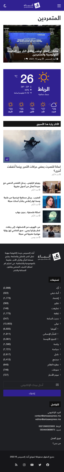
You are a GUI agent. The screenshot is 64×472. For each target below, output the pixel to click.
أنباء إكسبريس (50, 59)
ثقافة (56, 313)
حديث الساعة (53, 318)
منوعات (55, 369)
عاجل (56, 354)
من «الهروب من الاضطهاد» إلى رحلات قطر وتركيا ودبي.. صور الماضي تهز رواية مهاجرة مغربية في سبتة (22, 230)
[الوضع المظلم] (5, 6)
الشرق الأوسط (49, 338)
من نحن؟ (57, 443)
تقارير (56, 303)
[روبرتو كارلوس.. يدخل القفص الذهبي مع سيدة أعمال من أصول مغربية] (52, 187)
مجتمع (56, 359)
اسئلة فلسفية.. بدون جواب (27, 212)
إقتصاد (56, 298)
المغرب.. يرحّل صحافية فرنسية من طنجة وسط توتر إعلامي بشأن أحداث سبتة (22, 199)
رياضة (56, 344)
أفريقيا (53, 328)
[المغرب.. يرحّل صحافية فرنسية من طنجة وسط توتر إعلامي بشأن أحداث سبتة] (52, 202)
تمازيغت (55, 308)
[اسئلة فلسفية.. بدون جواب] (52, 216)
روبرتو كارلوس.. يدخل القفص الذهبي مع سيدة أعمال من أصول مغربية (21, 184)
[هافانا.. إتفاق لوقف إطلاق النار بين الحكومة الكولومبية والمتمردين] (32, 44)
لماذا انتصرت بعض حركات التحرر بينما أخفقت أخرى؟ (34, 168)
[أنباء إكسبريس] (32, 5)
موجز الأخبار (53, 374)
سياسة (55, 349)
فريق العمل (56, 438)
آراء (57, 287)
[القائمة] (59, 6)
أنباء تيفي (54, 292)
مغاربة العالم (53, 364)
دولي (56, 323)
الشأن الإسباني (49, 333)
